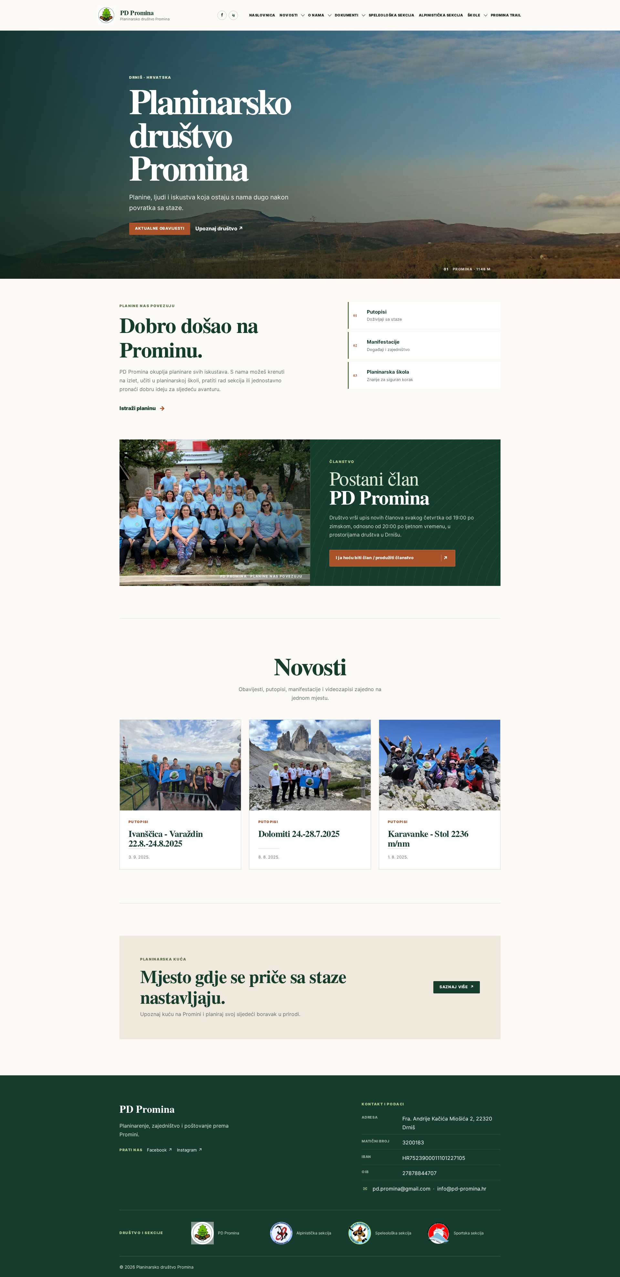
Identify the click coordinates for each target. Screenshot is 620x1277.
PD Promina (147, 1108)
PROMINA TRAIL (506, 15)
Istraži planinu (142, 408)
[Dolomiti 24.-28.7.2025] (309, 765)
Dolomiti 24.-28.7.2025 (299, 833)
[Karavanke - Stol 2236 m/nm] (439, 765)
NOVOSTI (288, 15)
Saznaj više (456, 987)
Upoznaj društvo (219, 228)
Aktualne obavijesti (159, 228)
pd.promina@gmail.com (401, 1188)
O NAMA (316, 15)
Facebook (159, 1149)
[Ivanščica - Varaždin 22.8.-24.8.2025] (180, 765)
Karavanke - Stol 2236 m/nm (428, 838)
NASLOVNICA (262, 15)
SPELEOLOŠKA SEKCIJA (391, 15)
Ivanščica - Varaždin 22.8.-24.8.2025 (166, 838)
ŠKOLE (474, 15)
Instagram (189, 1149)
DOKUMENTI (346, 15)
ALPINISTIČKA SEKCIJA (441, 15)
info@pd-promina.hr (461, 1188)
